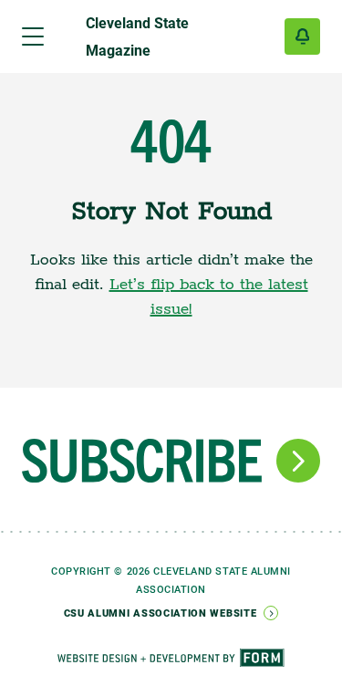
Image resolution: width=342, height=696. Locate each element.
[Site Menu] (33, 36)
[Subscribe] (302, 36)
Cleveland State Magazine (137, 36)
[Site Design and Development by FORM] (171, 647)
